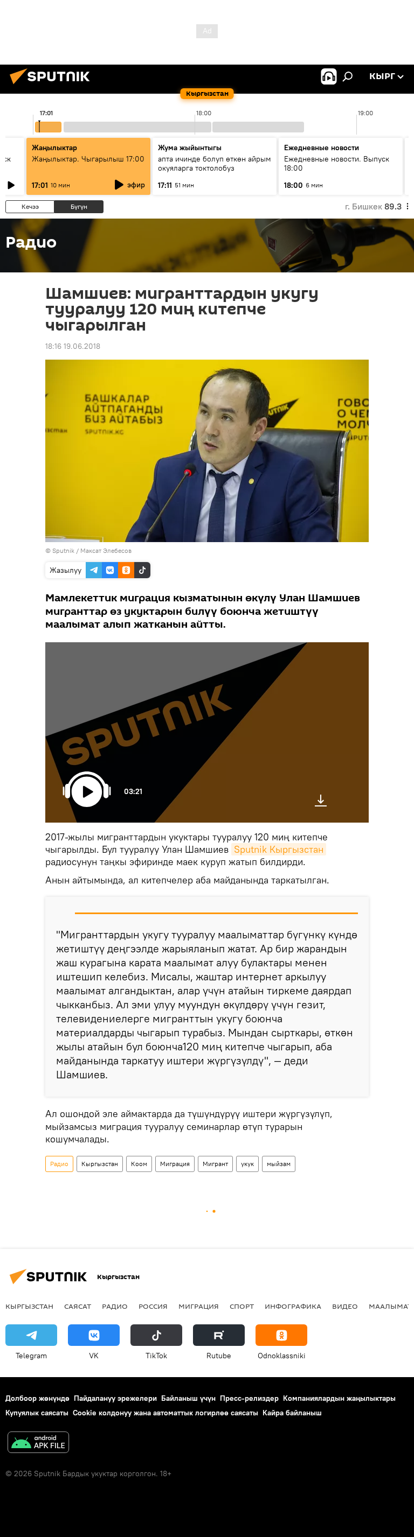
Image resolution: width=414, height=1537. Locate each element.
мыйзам (279, 1164)
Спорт (242, 1306)
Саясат (77, 1306)
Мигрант (215, 1164)
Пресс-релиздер (249, 1398)
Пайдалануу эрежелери (115, 1398)
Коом (139, 1164)
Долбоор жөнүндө (37, 1398)
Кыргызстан (99, 1164)
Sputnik (63, 550)
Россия (153, 1306)
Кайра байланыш (292, 1412)
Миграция (175, 1164)
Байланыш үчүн (188, 1398)
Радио (59, 1164)
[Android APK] (38, 1443)
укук (247, 1164)
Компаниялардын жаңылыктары (339, 1398)
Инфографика (293, 1306)
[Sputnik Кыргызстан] (52, 85)
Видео (345, 1306)
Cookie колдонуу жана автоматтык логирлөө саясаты (165, 1412)
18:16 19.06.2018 (72, 346)
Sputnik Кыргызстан (278, 849)
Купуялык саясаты (36, 1412)
